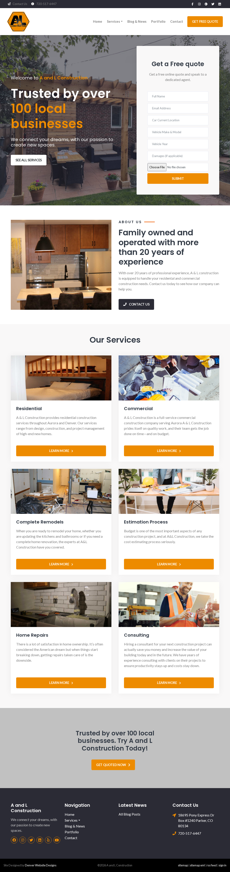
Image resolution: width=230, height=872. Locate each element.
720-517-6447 (46, 4)
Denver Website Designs (40, 865)
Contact (176, 21)
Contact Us (20, 4)
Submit (178, 178)
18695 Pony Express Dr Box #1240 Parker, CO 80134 (196, 820)
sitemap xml (197, 865)
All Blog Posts (129, 814)
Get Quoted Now (112, 765)
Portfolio (158, 21)
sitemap (183, 865)
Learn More (60, 451)
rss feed (212, 865)
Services (113, 21)
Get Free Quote (205, 21)
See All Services (28, 160)
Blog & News (136, 21)
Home (97, 21)
